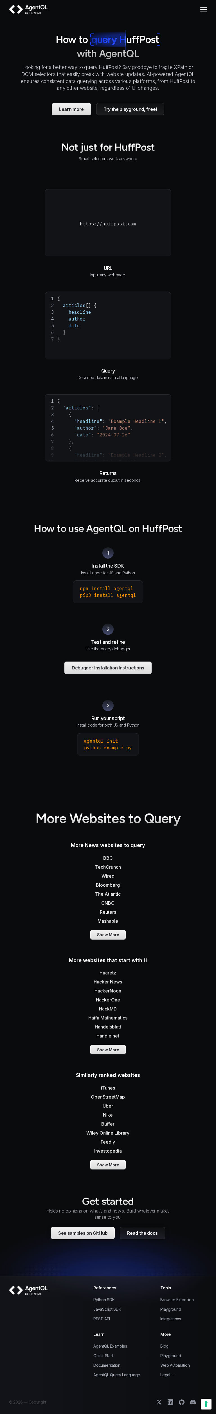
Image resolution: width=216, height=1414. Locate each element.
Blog (164, 1346)
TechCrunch (108, 867)
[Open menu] (203, 9)
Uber (108, 1106)
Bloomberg (108, 885)
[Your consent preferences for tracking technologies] (206, 1404)
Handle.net (107, 1036)
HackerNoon (107, 991)
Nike (108, 1115)
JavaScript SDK (107, 1309)
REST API (101, 1319)
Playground (170, 1309)
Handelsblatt (108, 1027)
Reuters (108, 912)
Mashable (108, 921)
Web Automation (175, 1365)
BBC (108, 858)
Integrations (170, 1319)
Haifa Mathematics (107, 1018)
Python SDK (103, 1300)
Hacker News (108, 982)
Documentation (106, 1365)
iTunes (108, 1088)
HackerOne (108, 1000)
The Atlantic (108, 894)
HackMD (108, 1009)
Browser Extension (177, 1300)
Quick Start (103, 1356)
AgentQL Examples (110, 1346)
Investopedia (108, 1151)
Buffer (107, 1124)
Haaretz (108, 973)
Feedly (108, 1142)
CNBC (107, 903)
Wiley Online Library (107, 1133)
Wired (108, 876)
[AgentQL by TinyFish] (28, 9)
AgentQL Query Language (116, 1375)
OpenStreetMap (108, 1097)
